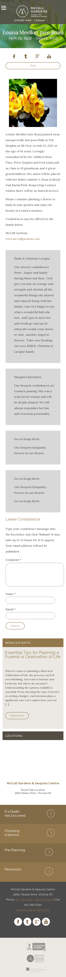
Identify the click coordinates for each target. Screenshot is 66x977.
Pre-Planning (15, 850)
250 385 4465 (24, 899)
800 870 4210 (44, 899)
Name (9, 594)
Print (33, 65)
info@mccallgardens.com (33, 909)
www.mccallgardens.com (23, 239)
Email (9, 609)
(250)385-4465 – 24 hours (29, 20)
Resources (13, 869)
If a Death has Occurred (15, 813)
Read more (17, 715)
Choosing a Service (12, 833)
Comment (13, 560)
